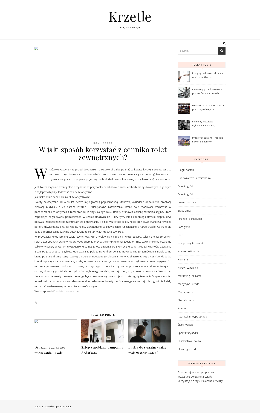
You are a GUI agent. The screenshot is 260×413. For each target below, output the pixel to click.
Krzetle (130, 16)
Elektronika (184, 210)
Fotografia (184, 227)
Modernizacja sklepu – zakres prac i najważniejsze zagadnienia (208, 108)
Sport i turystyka (188, 333)
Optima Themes (62, 406)
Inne (180, 235)
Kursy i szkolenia (188, 267)
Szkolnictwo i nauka (189, 341)
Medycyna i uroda (188, 284)
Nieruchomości (186, 300)
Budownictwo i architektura (194, 178)
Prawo (182, 308)
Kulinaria (183, 259)
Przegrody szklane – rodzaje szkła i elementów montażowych (207, 140)
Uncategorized (187, 349)
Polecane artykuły (212, 381)
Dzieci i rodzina (187, 202)
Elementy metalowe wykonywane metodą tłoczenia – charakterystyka (207, 124)
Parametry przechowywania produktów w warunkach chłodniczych (207, 91)
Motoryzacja (185, 292)
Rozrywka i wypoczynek (192, 316)
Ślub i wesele (185, 324)
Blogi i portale (186, 170)
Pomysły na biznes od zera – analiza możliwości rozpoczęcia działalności (207, 75)
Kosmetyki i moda (189, 251)
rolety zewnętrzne (67, 291)
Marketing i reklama (189, 275)
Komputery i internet (190, 243)
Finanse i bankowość (190, 218)
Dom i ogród (102, 143)
